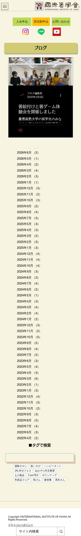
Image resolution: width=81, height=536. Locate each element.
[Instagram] (25, 32)
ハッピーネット (52, 466)
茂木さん (60, 479)
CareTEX (33, 475)
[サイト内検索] (61, 531)
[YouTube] (57, 32)
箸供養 (48, 479)
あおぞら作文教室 (45, 470)
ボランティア (49, 475)
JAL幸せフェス (23, 470)
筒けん (36, 479)
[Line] (41, 32)
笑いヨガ (35, 466)
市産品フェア (22, 479)
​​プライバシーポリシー (20, 524)
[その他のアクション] (62, 95)
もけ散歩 (20, 475)
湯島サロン (21, 466)
